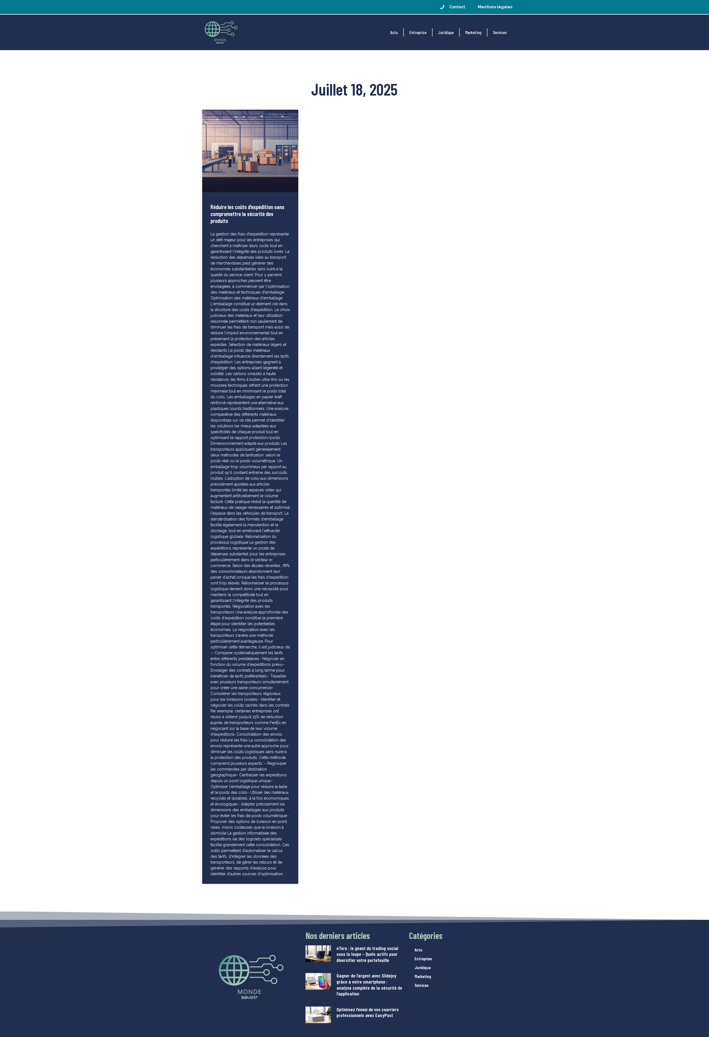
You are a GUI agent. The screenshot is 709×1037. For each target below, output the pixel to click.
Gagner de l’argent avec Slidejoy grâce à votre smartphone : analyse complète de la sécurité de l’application (369, 984)
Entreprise (418, 32)
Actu (394, 32)
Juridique (446, 32)
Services (500, 32)
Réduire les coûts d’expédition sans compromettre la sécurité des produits (247, 213)
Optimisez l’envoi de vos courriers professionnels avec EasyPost (367, 1012)
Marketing (473, 32)
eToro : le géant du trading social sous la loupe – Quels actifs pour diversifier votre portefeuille (367, 954)
